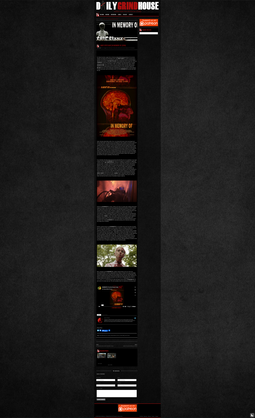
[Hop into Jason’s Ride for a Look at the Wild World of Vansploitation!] (111, 355)
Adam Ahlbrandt (109, 47)
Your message (99, 388)
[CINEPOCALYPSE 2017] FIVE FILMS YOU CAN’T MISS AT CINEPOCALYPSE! (101, 361)
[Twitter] (135, 318)
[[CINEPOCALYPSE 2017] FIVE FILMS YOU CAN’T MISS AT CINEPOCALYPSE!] (101, 355)
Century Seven (119, 416)
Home (97, 18)
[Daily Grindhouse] (127, 5)
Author (99, 314)
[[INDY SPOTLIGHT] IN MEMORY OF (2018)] (116, 32)
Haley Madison (118, 47)
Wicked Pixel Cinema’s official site (117, 278)
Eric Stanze (113, 47)
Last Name (98, 383)
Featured (102, 47)
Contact (131, 14)
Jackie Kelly (125, 47)
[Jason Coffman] (100, 320)
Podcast (125, 14)
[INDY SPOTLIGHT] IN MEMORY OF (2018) (113, 45)
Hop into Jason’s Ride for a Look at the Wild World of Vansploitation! (111, 361)
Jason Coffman (107, 317)
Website (119, 383)
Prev (104, 345)
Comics (119, 14)
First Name (98, 377)
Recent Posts (104, 314)
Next (130, 345)
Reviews (107, 14)
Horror (122, 47)
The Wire (102, 14)
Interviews (113, 14)
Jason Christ (129, 47)
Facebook (104, 279)
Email (119, 377)
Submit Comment (101, 399)
